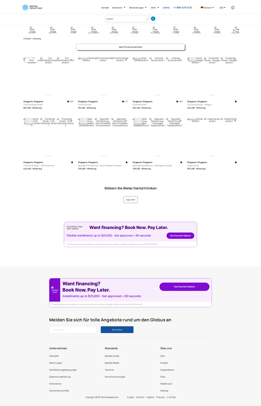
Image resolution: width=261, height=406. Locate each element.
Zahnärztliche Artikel (59, 390)
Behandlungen (136, 7)
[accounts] (234, 7)
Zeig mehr (130, 199)
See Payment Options (180, 235)
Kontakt (105, 7)
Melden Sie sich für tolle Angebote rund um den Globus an (110, 319)
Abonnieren (117, 329)
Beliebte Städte (112, 362)
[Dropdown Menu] (124, 8)
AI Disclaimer (55, 383)
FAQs (162, 376)
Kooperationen (167, 369)
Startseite (54, 355)
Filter (148, 19)
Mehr (153, 7)
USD (221, 7)
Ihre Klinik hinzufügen (115, 376)
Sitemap (164, 390)
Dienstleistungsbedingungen (63, 369)
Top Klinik (109, 369)
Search (153, 18)
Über (162, 355)
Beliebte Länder (112, 355)
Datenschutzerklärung (60, 376)
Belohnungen (55, 362)
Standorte (117, 7)
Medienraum (166, 383)
